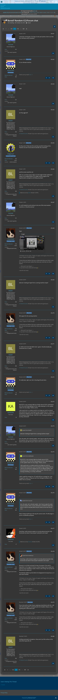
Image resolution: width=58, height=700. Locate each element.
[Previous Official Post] (46, 78)
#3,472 (52, 377)
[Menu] (56, 1)
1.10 (47, 12)
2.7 (18, 12)
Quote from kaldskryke (28, 456)
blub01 (29, 192)
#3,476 (52, 492)
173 (11, 29)
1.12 (53, 12)
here (30, 74)
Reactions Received (8, 75)
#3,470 (52, 313)
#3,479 (52, 602)
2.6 (16, 12)
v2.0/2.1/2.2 (6, 12)
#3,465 (52, 143)
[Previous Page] (3, 29)
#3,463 (52, 84)
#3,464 (52, 109)
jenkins (34, 11)
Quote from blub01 (27, 430)
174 (15, 29)
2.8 (21, 12)
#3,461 (52, 33)
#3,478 (52, 551)
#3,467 (52, 202)
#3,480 (52, 636)
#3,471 (52, 344)
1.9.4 (44, 12)
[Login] (52, 2)
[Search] (49, 1)
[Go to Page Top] (55, 698)
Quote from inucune (27, 500)
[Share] (54, 26)
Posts (6, 49)
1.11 (50, 12)
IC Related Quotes (23, 133)
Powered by (29, 698)
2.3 (11, 12)
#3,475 (52, 451)
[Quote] (53, 53)
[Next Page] (26, 29)
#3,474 (52, 426)
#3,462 (52, 59)
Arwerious (30, 541)
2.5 (13, 12)
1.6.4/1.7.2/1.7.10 (33, 12)
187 (23, 29)
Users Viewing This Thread (8, 682)
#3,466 (52, 169)
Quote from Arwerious (27, 555)
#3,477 (52, 528)
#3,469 (52, 279)
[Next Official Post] (49, 78)
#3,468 (52, 228)
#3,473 (52, 401)
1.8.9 (40, 12)
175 (18, 29)
